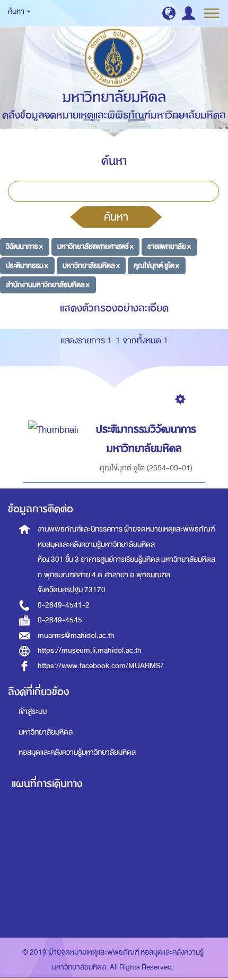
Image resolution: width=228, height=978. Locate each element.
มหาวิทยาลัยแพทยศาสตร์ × (95, 246)
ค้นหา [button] (16, 11)
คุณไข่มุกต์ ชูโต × (156, 265)
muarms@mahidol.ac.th (76, 635)
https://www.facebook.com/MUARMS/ (100, 665)
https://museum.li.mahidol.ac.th (90, 650)
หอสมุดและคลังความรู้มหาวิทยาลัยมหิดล (77, 752)
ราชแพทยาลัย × (169, 246)
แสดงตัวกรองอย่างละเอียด (114, 308)
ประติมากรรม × (27, 265)
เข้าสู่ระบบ (33, 711)
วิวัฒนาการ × (24, 246)
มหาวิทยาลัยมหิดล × (91, 265)
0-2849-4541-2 (64, 605)
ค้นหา (116, 216)
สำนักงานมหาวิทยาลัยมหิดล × (48, 285)
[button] (169, 13)
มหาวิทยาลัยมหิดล (46, 732)
